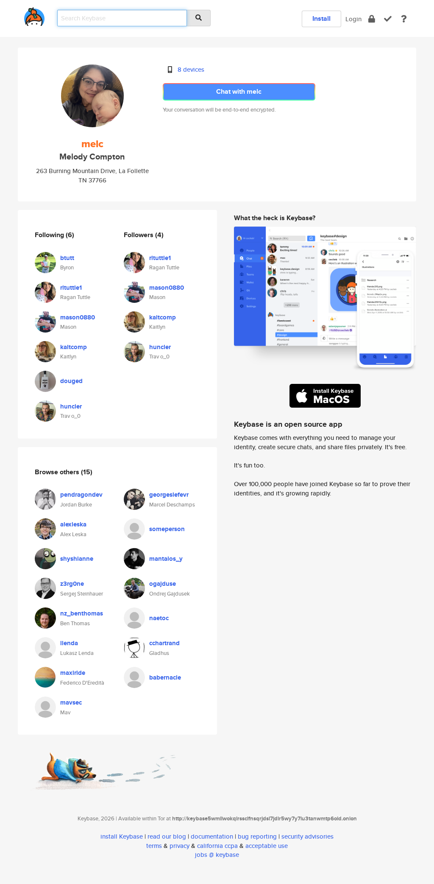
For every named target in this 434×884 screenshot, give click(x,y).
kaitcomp (73, 347)
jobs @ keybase (217, 854)
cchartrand (164, 643)
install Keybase (121, 836)
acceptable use (266, 845)
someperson (167, 529)
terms (154, 845)
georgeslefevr (169, 494)
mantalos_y (166, 558)
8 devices (191, 69)
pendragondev (81, 494)
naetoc (159, 618)
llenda (69, 643)
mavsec (71, 702)
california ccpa (217, 845)
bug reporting (257, 836)
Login (353, 18)
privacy (179, 845)
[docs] (404, 19)
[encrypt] (371, 19)
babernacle (165, 677)
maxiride (72, 672)
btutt (67, 258)
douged (71, 381)
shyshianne (76, 558)
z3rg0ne (72, 583)
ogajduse (162, 583)
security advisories (307, 836)
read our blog (166, 836)
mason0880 (77, 317)
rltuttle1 (71, 287)
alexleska (73, 524)
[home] (34, 15)
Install (321, 18)
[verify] (388, 19)
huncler (71, 406)
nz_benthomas (81, 613)
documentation (212, 836)
